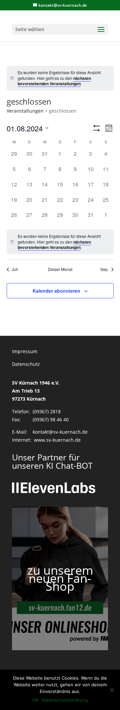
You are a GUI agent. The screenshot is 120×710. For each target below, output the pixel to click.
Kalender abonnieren (56, 290)
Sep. (104, 269)
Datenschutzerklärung (65, 700)
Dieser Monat (60, 269)
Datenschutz (26, 364)
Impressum (24, 351)
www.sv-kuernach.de (57, 440)
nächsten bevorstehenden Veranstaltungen (54, 81)
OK (35, 700)
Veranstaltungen (25, 111)
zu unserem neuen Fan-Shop (60, 578)
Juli (15, 269)
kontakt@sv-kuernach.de (60, 432)
